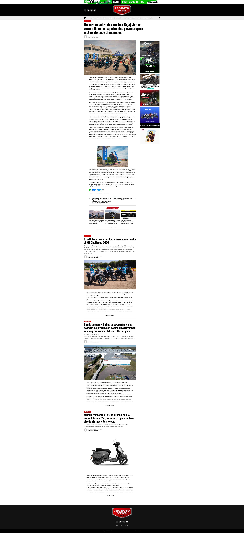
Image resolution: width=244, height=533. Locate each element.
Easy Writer (145, 18)
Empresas (104, 18)
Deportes (93, 18)
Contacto (126, 525)
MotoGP (99, 18)
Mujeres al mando (127, 18)
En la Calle (110, 18)
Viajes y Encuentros (118, 18)
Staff (121, 525)
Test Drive (139, 18)
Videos (133, 18)
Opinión (150, 18)
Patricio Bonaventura (93, 37)
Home (117, 525)
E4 (140, 531)
